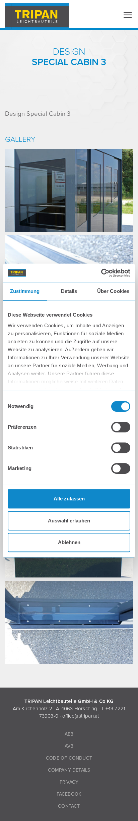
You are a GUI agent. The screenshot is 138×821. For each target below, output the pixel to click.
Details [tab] (69, 291)
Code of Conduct (69, 758)
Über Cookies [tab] (113, 291)
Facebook (69, 794)
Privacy (69, 782)
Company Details (69, 770)
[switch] (120, 427)
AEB (69, 734)
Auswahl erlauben (69, 520)
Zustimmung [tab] (25, 291)
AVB (69, 746)
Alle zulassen (69, 498)
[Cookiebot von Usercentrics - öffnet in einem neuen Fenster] (101, 273)
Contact (69, 806)
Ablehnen (69, 542)
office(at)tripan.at (80, 716)
